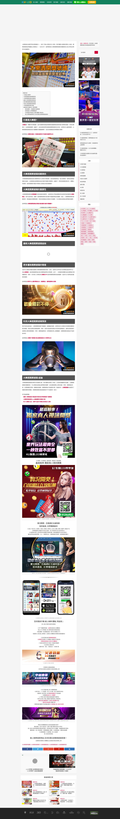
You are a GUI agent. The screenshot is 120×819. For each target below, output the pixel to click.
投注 (82, 235)
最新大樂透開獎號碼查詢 (30, 100)
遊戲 (90, 241)
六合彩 (86, 221)
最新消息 (62, 2)
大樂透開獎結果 (54, 744)
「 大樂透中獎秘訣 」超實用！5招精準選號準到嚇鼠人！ (39, 785)
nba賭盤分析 (90, 212)
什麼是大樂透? (27, 94)
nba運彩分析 (84, 217)
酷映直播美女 (52, 693)
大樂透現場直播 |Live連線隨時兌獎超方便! (34, 399)
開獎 (94, 241)
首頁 (81, 43)
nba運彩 (90, 214)
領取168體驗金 (81, 2)
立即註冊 (92, 2)
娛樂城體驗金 (91, 233)
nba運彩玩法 (84, 219)
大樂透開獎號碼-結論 (29, 105)
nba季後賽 (83, 210)
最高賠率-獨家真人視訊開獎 (30, 107)
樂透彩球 (60, 16)
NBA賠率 (83, 212)
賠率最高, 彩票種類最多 (31, 110)
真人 (87, 237)
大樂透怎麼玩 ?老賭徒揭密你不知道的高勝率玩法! (40, 134)
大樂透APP (44, 274)
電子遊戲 (56, 2)
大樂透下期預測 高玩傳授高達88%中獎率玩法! (39, 338)
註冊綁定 (40, 639)
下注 (82, 221)
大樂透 (24, 124)
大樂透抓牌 (83, 225)
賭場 (93, 239)
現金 (94, 235)
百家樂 (82, 237)
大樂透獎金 (83, 227)
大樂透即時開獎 (27, 744)
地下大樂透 (92, 221)
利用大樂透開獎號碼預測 (30, 103)
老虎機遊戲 (83, 239)
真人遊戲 (35, 2)
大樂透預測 (83, 229)
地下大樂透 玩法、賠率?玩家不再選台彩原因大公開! (37, 401)
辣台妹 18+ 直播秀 (50, 695)
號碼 (89, 239)
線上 (91, 237)
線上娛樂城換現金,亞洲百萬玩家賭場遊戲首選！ (37, 114)
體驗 (82, 244)
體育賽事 (42, 2)
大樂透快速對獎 (36, 744)
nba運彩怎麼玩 (92, 217)
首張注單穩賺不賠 (54, 700)
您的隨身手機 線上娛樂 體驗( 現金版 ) (34, 112)
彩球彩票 (49, 2)
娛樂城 (89, 229)
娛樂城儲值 (90, 231)
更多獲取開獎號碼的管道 (30, 102)
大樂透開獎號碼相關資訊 (30, 96)
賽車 (86, 241)
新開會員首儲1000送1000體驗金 (49, 641)
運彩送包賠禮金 (47, 702)
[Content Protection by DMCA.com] (94, 813)
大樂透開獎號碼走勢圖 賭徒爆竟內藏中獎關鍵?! (39, 203)
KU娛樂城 (26, 272)
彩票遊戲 (34, 194)
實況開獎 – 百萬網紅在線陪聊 (32, 109)
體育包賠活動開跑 (43, 700)
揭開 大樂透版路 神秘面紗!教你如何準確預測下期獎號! (37, 397)
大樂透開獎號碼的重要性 (30, 98)
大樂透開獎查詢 (45, 744)
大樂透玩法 (90, 227)
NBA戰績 (90, 210)
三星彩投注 (91, 219)
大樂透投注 (90, 225)
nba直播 (96, 210)
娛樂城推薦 (83, 233)
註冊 (49, 628)
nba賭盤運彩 (84, 214)
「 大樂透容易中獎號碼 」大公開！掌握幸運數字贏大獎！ (67, 785)
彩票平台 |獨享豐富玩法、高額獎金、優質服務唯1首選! (41, 281)
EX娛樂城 (52, 704)
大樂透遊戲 (65, 387)
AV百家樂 (83, 208)
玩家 (86, 235)
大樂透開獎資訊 (63, 744)
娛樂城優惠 (83, 231)
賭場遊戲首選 (52, 637)
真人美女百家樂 (60, 704)
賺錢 (82, 241)
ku (87, 208)
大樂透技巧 (88, 223)
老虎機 (95, 237)
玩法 (90, 235)
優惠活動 (69, 2)
